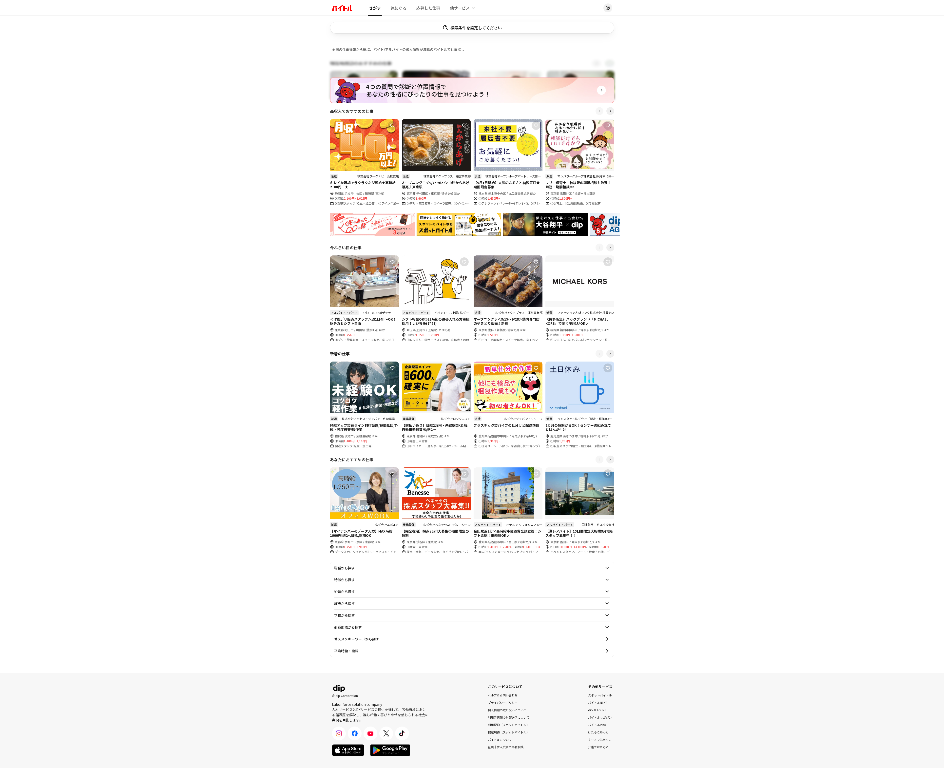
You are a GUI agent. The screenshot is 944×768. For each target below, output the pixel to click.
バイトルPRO (597, 725)
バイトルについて (500, 739)
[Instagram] (339, 733)
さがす (375, 8)
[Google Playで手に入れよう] (390, 750)
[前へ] (599, 111)
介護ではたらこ (598, 747)
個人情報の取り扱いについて (507, 710)
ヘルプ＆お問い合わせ (503, 695)
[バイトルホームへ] (342, 8)
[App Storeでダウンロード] (348, 750)
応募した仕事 (428, 8)
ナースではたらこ (600, 739)
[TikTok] (402, 733)
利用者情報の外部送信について (508, 717)
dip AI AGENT (597, 710)
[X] (386, 733)
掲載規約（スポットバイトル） (508, 732)
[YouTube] (370, 733)
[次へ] (610, 111)
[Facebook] (355, 733)
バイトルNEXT (597, 702)
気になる (398, 8)
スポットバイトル (600, 695)
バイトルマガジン (600, 717)
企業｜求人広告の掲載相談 (505, 747)
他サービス (460, 8)
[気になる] (392, 125)
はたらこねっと (598, 732)
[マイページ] (607, 7)
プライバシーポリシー (503, 702)
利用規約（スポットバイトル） (508, 725)
